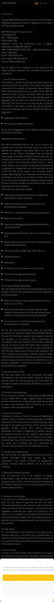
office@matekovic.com (38, 446)
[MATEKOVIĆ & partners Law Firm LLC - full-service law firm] (9, 3)
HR (45, 3)
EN (41, 3)
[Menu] (36, 3)
